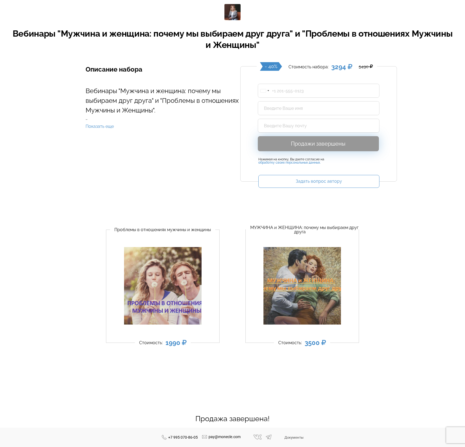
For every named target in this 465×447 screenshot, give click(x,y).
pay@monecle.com (225, 437)
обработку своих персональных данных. (289, 162)
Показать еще (100, 126)
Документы (294, 437)
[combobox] (264, 90)
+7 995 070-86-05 (183, 437)
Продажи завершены (318, 143)
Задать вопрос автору (319, 181)
